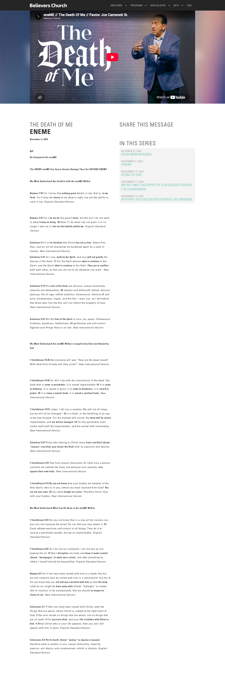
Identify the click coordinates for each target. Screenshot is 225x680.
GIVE (187, 5)
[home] (48, 5)
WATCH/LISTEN (156, 5)
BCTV (174, 5)
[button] (116, 5)
